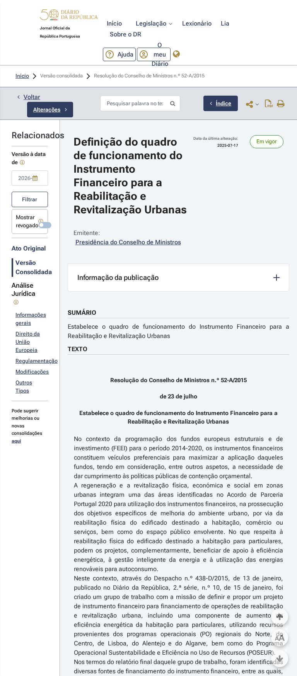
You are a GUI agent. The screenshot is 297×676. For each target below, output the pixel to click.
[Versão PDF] (269, 104)
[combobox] (30, 178)
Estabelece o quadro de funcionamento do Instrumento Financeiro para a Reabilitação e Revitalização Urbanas (178, 331)
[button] (69, 15)
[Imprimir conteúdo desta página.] (281, 104)
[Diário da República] (69, 16)
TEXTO (77, 349)
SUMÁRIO (82, 312)
